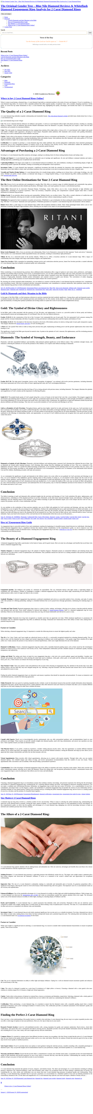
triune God (75, 518)
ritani (65, 289)
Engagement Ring (9, 84)
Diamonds (7, 82)
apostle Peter (33, 517)
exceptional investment (24, 915)
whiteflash (79, 289)
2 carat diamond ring (43, 288)
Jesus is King (8, 518)
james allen (49, 289)
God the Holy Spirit (75, 517)
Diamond (7, 18)
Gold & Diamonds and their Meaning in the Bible (22, 20)
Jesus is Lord (16, 518)
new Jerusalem (49, 518)
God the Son (85, 517)
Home (6, 17)
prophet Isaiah (67, 518)
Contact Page (8, 27)
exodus (58, 517)
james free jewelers (58, 289)
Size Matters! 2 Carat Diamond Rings (19, 23)
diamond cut (22, 289)
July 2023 (7, 69)
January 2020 (8, 73)
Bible (5, 80)
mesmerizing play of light (30, 895)
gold (2, 518)
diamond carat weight (83, 288)
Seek (90, 32)
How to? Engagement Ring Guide (18, 22)
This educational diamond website (57, 116)
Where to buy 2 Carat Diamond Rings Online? (21, 25)
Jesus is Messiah (25, 518)
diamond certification (46, 794)
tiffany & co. (71, 289)
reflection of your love (65, 529)
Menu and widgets (6, 14)
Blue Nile (52, 288)
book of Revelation (43, 517)
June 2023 (7, 71)
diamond (52, 517)
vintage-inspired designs (56, 610)
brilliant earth (72, 288)
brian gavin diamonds (62, 288)
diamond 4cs (39, 1078)
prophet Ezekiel (58, 518)
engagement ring (40, 289)
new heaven (40, 518)
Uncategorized (8, 87)
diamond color (14, 289)
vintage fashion (85, 794)
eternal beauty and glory (23, 323)
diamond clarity (5, 289)
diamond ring (31, 289)
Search (3, 30)
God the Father (64, 517)
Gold (5, 85)
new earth (33, 518)
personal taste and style (10, 175)
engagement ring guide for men (72, 794)
